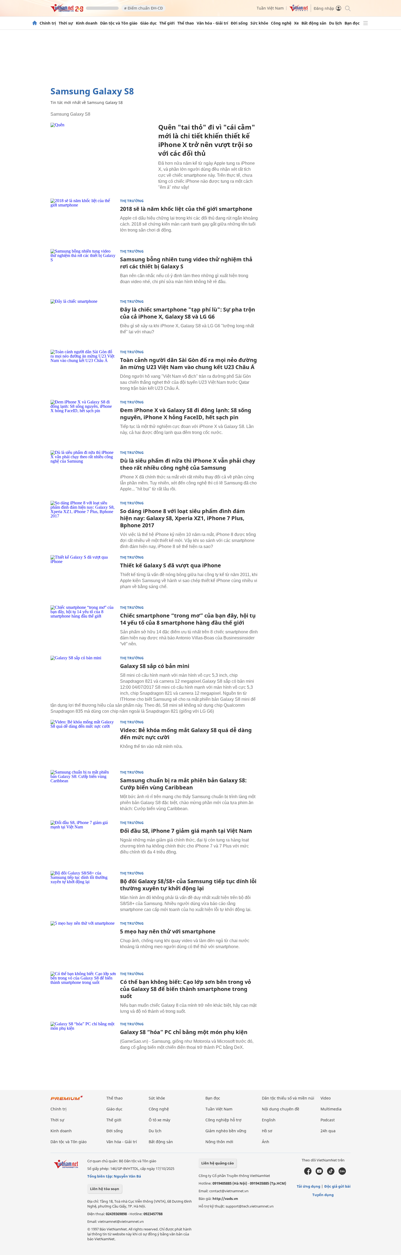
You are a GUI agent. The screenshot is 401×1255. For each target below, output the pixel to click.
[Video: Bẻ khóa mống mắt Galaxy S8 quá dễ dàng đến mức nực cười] (83, 741)
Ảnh (265, 1141)
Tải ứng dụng (308, 1186)
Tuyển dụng (323, 1194)
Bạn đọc (352, 23)
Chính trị (48, 23)
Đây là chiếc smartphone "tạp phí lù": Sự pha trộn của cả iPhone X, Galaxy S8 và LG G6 (187, 313)
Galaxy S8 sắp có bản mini (154, 666)
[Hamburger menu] (365, 23)
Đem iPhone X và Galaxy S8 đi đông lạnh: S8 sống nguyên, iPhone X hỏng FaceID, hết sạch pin (185, 413)
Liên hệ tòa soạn (104, 1188)
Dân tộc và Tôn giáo (118, 23)
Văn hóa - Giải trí (212, 23)
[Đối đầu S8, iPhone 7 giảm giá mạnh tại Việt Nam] (83, 842)
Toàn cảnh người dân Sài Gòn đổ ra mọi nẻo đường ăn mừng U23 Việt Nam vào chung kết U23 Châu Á (188, 363)
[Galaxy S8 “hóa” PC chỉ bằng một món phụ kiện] (83, 1043)
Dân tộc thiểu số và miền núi (288, 1098)
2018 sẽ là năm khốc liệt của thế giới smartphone (186, 208)
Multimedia (331, 1109)
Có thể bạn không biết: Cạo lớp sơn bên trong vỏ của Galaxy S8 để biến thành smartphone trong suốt (185, 989)
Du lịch (335, 23)
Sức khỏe (259, 23)
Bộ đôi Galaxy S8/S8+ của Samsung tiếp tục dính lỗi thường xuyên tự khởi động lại (188, 884)
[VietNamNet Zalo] (342, 1173)
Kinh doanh (86, 23)
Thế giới (167, 23)
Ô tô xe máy (159, 1119)
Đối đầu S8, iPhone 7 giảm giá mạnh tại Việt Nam (186, 830)
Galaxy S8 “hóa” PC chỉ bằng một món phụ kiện (183, 1032)
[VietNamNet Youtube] (319, 1173)
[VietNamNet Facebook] (308, 1173)
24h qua (328, 1130)
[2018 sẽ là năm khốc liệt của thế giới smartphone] (83, 220)
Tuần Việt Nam (270, 8)
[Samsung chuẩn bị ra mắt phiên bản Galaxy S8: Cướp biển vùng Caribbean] (83, 792)
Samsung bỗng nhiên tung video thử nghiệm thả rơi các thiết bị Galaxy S (186, 263)
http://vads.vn (225, 1198)
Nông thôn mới (219, 1141)
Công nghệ (281, 23)
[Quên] (102, 157)
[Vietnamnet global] (298, 10)
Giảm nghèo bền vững (225, 1130)
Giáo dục (148, 23)
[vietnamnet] (66, 10)
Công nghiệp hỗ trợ (223, 1119)
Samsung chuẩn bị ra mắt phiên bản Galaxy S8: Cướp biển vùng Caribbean (183, 784)
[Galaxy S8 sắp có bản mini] (83, 677)
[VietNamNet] (34, 23)
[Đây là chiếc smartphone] (83, 321)
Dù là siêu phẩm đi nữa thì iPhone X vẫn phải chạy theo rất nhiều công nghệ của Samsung (187, 464)
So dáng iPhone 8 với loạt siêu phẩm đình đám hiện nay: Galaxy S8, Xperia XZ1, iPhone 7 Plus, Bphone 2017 (182, 518)
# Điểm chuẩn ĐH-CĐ (143, 8)
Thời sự (66, 23)
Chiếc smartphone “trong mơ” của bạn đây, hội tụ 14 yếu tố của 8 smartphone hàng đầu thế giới (188, 619)
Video (326, 1098)
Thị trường (131, 201)
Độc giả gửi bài (337, 1186)
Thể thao (185, 23)
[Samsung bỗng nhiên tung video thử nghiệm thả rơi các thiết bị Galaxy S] (83, 271)
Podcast (328, 1119)
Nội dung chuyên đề (280, 1109)
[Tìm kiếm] (347, 8)
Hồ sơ (267, 1130)
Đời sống (239, 23)
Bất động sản (313, 23)
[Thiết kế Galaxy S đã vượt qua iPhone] (83, 577)
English (269, 1119)
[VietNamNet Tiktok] (330, 1173)
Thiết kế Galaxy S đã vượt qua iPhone (170, 565)
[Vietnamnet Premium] (66, 1100)
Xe (296, 23)
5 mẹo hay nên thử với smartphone (168, 931)
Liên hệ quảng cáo (217, 1163)
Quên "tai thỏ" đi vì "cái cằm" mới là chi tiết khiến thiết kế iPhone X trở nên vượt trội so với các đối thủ (206, 140)
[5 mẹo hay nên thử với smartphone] (83, 943)
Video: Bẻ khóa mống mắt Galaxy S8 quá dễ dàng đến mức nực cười (186, 733)
